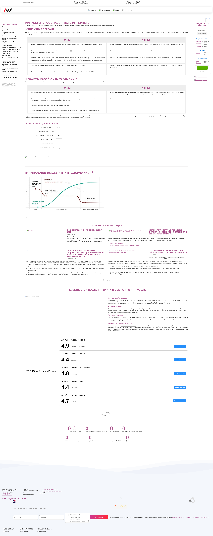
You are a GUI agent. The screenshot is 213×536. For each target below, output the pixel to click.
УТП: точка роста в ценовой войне (10, 68)
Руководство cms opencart (9, 77)
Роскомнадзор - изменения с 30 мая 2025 (11, 29)
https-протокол (6, 55)
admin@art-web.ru (28, 2)
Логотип (198, 53)
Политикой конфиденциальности (181, 517)
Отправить (99, 517)
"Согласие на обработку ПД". (50, 489)
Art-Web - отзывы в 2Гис (73, 381)
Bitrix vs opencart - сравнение (10, 51)
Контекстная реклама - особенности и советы (8, 42)
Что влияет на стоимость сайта (11, 49)
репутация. (164, 327)
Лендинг (198, 46)
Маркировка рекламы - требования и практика (8, 33)
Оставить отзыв (180, 359)
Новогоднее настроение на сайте (9, 65)
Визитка (198, 41)
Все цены (202, 71)
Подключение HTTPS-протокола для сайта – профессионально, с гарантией (168, 251)
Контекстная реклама (31, 32)
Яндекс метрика (6, 53)
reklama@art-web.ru (202, 30)
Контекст (198, 63)
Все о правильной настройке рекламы (10, 58)
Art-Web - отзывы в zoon (73, 395)
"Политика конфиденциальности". (52, 491)
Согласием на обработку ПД (201, 517)
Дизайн (202, 50)
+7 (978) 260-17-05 (202, 29)
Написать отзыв (180, 347)
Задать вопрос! (202, 33)
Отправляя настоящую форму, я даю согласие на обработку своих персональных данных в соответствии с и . (159, 517)
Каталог (198, 43)
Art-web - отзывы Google (73, 353)
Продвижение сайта (31, 82)
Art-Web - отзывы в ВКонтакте (75, 367)
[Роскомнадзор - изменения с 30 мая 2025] (30, 230)
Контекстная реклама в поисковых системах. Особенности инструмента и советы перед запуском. (168, 232)
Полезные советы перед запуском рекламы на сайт (125, 245)
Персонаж (198, 54)
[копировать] (36, 3)
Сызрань (42, 492)
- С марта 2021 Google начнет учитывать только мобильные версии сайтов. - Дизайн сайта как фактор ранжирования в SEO (85, 253)
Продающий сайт (7, 45)
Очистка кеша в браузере (9, 36)
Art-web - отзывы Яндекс (73, 340)
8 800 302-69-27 (80, 2)
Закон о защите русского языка (11, 27)
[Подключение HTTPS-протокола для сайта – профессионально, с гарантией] (127, 252)
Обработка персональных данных (9, 38)
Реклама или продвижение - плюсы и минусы (10, 72)
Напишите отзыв (179, 401)
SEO (197, 61)
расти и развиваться (128, 326)
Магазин (198, 45)
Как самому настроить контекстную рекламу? (8, 61)
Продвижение (202, 58)
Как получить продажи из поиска (11, 47)
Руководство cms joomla (9, 75)
